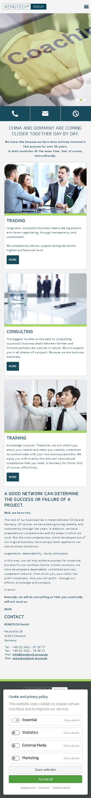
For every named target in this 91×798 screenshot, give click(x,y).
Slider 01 (77, 100)
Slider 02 (81, 100)
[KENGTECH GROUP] (24, 11)
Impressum (28, 787)
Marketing (30, 758)
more (13, 259)
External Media (34, 745)
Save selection (45, 769)
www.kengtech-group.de (30, 658)
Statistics (30, 733)
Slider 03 (85, 100)
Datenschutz (61, 787)
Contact (44, 787)
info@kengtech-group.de (30, 654)
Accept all (45, 779)
